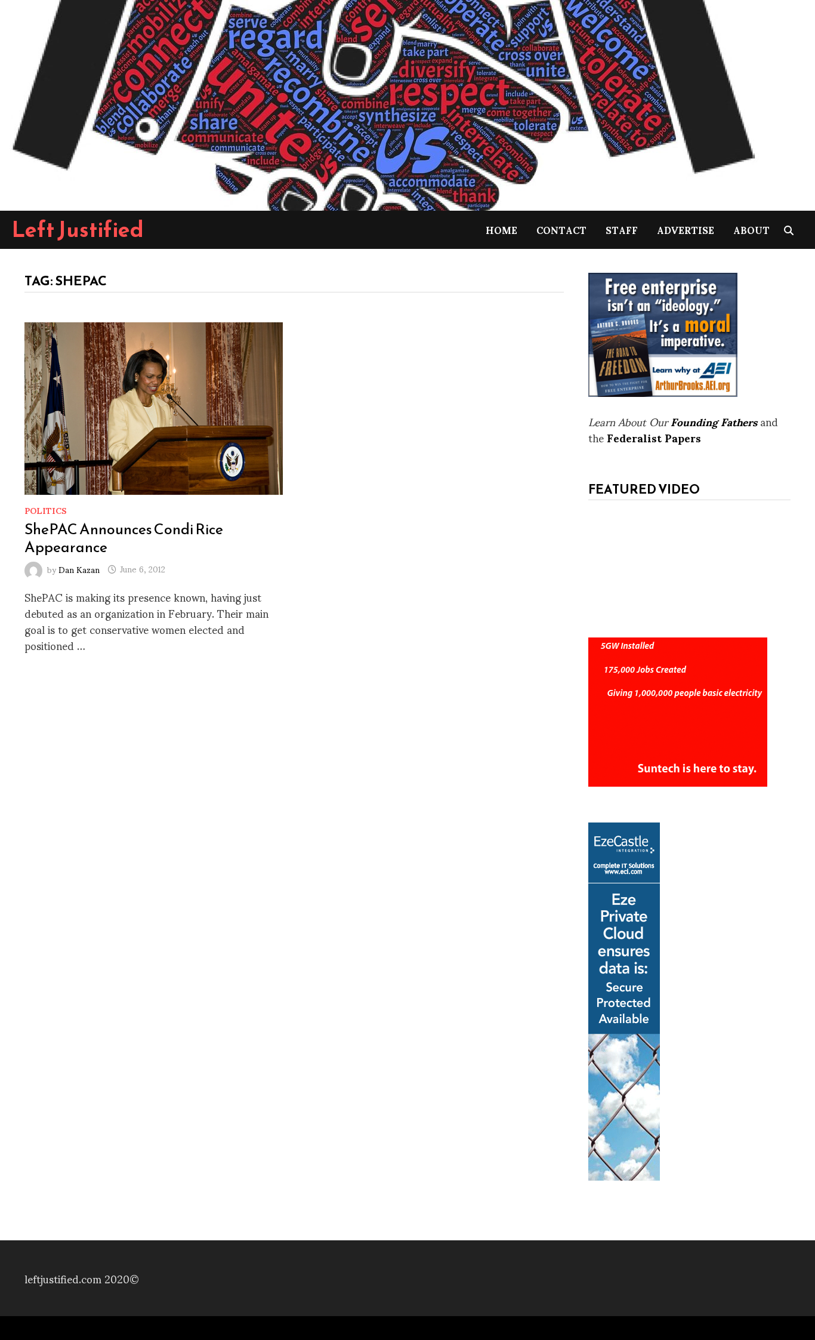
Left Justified (78, 229)
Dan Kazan (79, 568)
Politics (45, 510)
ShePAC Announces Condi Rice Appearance (123, 537)
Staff (622, 229)
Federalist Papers (654, 437)
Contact (561, 229)
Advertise (685, 229)
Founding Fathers (714, 421)
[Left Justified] (382, 103)
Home (501, 229)
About (751, 229)
